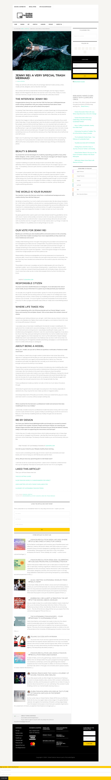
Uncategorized (20, 747)
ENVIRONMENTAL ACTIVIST (29, 495)
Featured (18, 735)
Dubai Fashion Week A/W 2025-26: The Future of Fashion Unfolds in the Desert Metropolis (47, 693)
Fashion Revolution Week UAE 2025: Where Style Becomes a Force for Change (49, 540)
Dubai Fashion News (55, 15)
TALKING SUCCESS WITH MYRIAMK (44, 636)
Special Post (19, 745)
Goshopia (38, 495)
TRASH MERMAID (51, 495)
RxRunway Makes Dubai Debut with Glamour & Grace (83, 97)
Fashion (25, 494)
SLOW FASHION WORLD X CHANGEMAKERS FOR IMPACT (33, 480)
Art (16, 730)
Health (17, 738)
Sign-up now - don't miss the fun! (9, 767)
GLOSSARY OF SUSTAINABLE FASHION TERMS (29, 488)
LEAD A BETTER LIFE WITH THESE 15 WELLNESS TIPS (32, 484)
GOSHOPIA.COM (28, 279)
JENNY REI (44, 495)
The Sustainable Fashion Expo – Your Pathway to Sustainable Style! (47, 617)
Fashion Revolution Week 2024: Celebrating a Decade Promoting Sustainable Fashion (50, 561)
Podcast (18, 743)
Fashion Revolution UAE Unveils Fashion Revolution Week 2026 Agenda (48, 654)
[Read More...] (85, 106)
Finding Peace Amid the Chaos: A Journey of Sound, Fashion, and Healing (50, 674)
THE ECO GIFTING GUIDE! (23, 476)
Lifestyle (29, 494)
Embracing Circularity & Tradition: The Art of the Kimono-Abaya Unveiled (49, 599)
